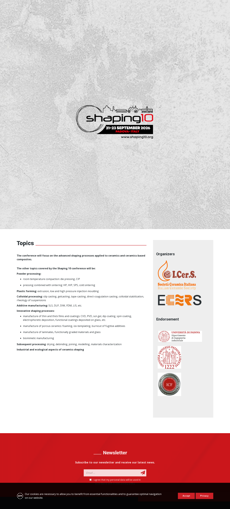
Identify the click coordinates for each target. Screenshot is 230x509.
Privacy (204, 496)
